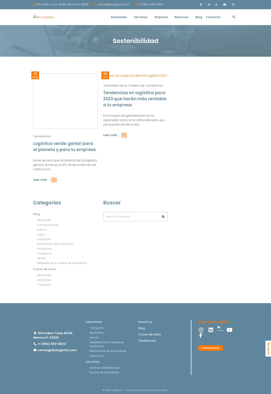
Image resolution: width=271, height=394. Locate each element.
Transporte (44, 253)
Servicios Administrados (104, 368)
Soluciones (94, 322)
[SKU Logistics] (43, 17)
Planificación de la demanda (55, 244)
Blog (36, 214)
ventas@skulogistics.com (114, 4)
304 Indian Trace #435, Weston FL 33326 (62, 4)
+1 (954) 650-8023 (151, 4)
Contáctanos (210, 348)
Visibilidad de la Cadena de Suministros (133, 85)
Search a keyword (118, 216)
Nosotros (145, 322)
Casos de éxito (44, 269)
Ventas (41, 258)
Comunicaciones (48, 225)
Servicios (93, 362)
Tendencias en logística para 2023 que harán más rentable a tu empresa (134, 99)
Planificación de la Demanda (107, 351)
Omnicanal (44, 239)
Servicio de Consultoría (104, 372)
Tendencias (42, 136)
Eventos (42, 230)
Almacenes (44, 220)
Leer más (40, 180)
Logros (41, 234)
